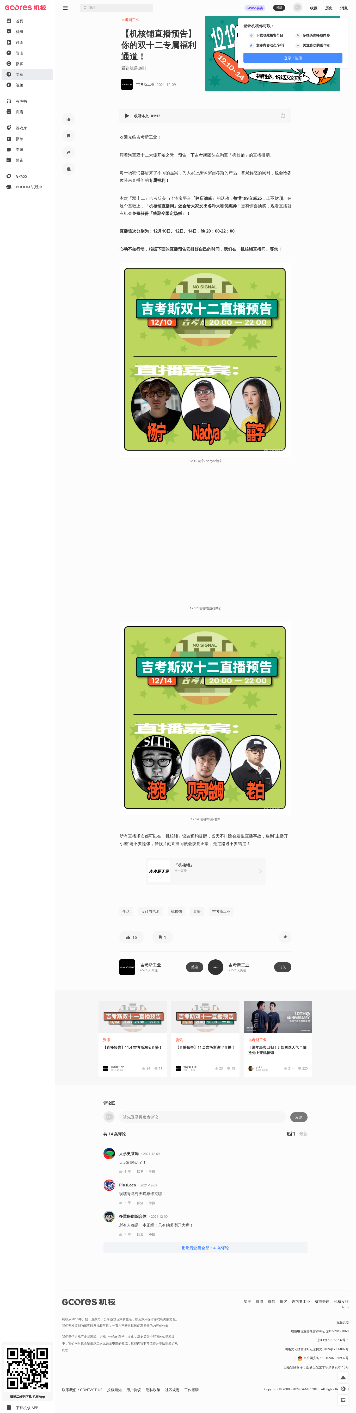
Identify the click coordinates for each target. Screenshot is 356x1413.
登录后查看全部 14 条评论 (205, 1247)
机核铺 (176, 911)
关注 (194, 967)
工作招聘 (191, 1389)
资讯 (106, 1039)
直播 (197, 911)
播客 (283, 1301)
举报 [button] (152, 1171)
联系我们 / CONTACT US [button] (82, 1389)
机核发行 (341, 1301)
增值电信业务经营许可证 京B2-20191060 (320, 1331)
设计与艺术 (150, 911)
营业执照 (342, 1322)
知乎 (247, 1301)
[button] (127, 115)
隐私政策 (153, 1389)
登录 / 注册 (293, 57)
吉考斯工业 (130, 19)
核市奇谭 (322, 1301)
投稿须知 (114, 1389)
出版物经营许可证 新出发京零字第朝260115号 (316, 1367)
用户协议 (133, 1389)
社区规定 (172, 1389)
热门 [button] (291, 1133)
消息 (344, 7)
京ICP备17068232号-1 (333, 1340)
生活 (126, 911)
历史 (329, 7)
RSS (345, 1306)
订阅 (282, 967)
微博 (259, 1301)
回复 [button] (140, 1171)
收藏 (313, 7)
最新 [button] (303, 1133)
